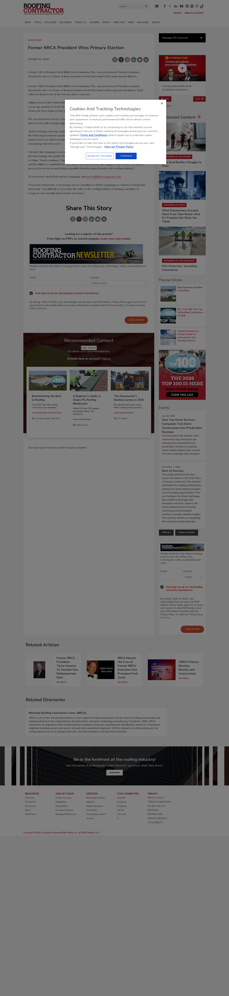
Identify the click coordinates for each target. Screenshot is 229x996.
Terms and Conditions (93, 135)
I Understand (126, 156)
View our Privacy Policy (118, 147)
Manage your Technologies (100, 156)
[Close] (161, 103)
